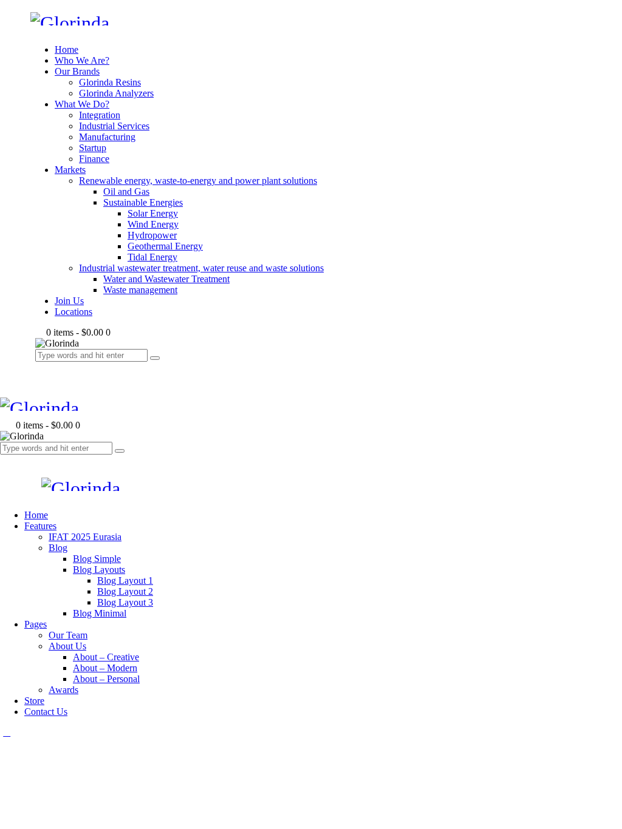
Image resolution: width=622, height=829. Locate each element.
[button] (6, 460)
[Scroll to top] (6, 732)
